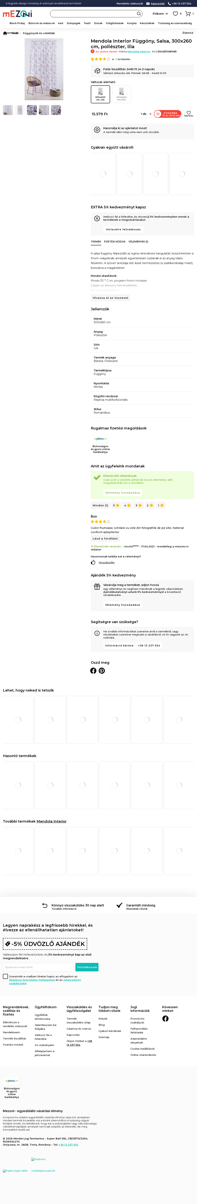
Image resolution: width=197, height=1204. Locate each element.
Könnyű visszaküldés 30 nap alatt (78, 905)
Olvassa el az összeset (110, 297)
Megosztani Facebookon (93, 671)
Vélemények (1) (138, 241)
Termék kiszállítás (14, 1038)
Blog (101, 1024)
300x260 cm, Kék (121, 98)
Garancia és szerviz (79, 1028)
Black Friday (17, 23)
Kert (60, 23)
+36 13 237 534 (181, 3)
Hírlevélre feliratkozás (123, 229)
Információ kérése (119, 645)
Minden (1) (100, 505)
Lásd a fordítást (105, 538)
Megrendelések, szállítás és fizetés (16, 1010)
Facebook (165, 1019)
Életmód (188, 32)
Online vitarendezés (143, 1054)
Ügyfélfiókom (46, 1007)
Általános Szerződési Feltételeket (32, 979)
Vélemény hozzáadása (122, 492)
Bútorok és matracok (41, 23)
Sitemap (103, 1037)
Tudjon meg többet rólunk (109, 1009)
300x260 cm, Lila (100, 98)
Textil (87, 23)
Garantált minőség (140, 905)
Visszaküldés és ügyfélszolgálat (79, 1009)
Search (138, 13)
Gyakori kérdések (109, 1030)
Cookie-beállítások (142, 1048)
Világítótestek (115, 23)
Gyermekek (11, 32)
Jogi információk (140, 1009)
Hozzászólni (106, 562)
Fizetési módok (115, 241)
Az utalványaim (44, 1045)
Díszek (98, 23)
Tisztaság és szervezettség (175, 23)
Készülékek (147, 23)
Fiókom (158, 13)
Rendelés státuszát (130, 3)
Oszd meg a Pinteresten (102, 671)
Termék (96, 241)
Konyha (132, 23)
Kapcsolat (157, 3)
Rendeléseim (11, 1032)
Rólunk (102, 1018)
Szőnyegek (73, 23)
